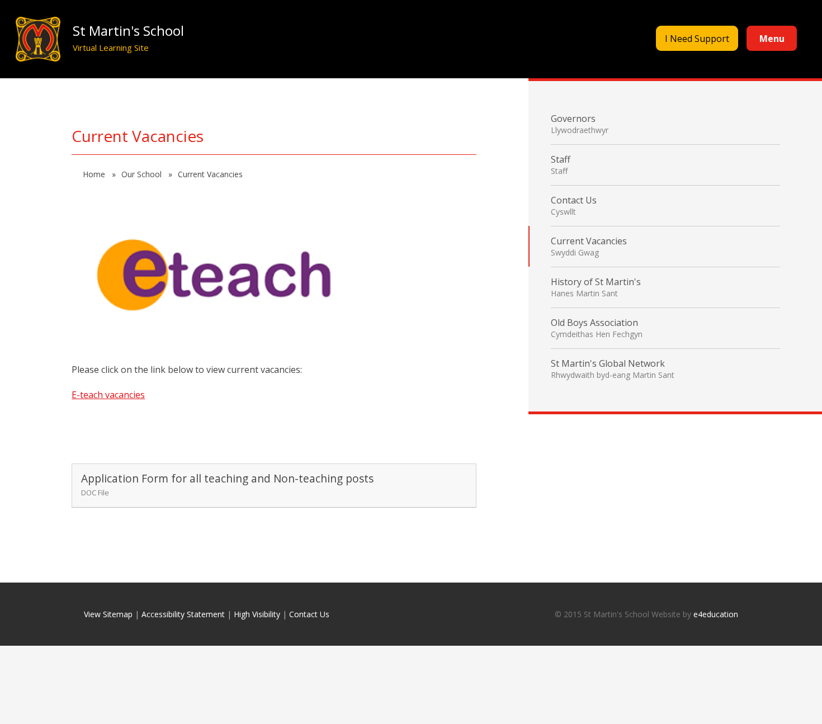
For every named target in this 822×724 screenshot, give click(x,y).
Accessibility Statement (183, 614)
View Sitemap (108, 614)
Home (95, 174)
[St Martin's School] (37, 39)
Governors (579, 123)
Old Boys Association (597, 327)
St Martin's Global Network (612, 368)
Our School (142, 174)
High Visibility (257, 614)
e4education (715, 614)
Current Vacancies (210, 174)
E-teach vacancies (108, 395)
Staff (560, 164)
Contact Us (574, 205)
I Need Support (697, 38)
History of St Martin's (596, 287)
